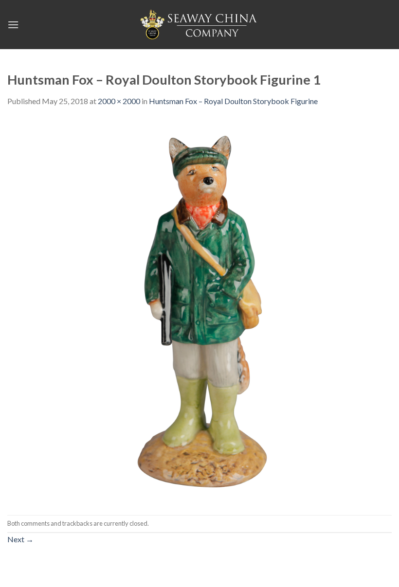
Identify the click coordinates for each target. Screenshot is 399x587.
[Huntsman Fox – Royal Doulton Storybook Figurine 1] (199, 310)
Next (20, 539)
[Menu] (13, 24)
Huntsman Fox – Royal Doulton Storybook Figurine (233, 101)
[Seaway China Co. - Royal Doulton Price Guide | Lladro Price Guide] (199, 24)
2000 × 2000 (119, 101)
